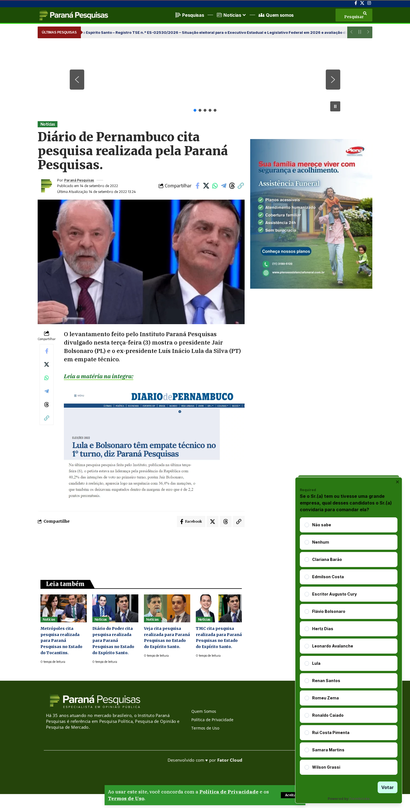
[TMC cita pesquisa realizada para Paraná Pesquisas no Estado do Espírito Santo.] (219, 608)
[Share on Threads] (232, 185)
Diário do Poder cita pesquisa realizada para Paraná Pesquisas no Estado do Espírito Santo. (113, 641)
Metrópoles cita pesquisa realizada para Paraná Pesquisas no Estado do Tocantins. (61, 641)
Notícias (47, 124)
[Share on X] (206, 185)
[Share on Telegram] (223, 185)
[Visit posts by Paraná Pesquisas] (46, 185)
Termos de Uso (126, 798)
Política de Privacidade (229, 792)
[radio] (307, 525)
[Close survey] (397, 481)
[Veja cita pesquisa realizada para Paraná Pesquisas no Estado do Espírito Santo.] (167, 608)
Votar (387, 787)
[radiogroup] (348, 646)
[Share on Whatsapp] (215, 185)
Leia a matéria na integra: (98, 376)
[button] (291, 795)
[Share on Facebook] (197, 185)
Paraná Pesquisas (79, 180)
